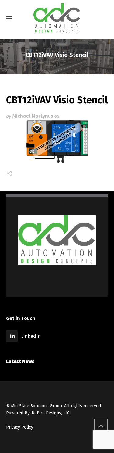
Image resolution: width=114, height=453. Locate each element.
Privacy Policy (19, 427)
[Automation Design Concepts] (57, 18)
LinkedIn (31, 336)
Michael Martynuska (35, 116)
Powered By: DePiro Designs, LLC (38, 413)
